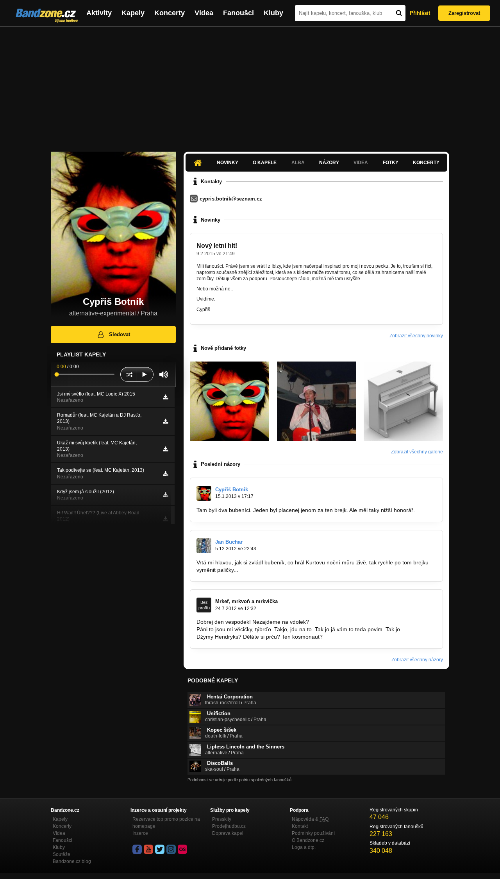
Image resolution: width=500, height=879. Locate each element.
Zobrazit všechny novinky (416, 335)
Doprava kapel (227, 833)
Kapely (133, 13)
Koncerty (169, 13)
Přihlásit (420, 13)
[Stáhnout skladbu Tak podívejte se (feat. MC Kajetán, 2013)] (165, 473)
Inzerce (140, 833)
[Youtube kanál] (148, 849)
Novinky (227, 162)
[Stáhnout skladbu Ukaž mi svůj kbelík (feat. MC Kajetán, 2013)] (165, 449)
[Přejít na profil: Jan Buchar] (203, 545)
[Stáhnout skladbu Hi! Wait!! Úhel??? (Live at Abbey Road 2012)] (165, 519)
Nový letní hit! (216, 245)
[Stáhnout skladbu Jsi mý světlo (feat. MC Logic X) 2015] (165, 397)
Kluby (273, 13)
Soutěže (61, 854)
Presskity (221, 819)
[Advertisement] (250, 85)
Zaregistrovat (464, 13)
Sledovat (119, 334)
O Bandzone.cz (308, 840)
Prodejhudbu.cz (229, 826)
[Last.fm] (182, 849)
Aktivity (99, 13)
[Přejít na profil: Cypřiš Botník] (203, 493)
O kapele (265, 162)
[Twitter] (159, 849)
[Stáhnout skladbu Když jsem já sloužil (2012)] (165, 495)
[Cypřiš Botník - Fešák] (316, 401)
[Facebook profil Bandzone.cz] (137, 849)
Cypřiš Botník (231, 489)
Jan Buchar (229, 542)
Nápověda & (310, 819)
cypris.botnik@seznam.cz (231, 199)
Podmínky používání (313, 833)
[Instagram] (171, 849)
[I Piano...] (403, 401)
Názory (329, 162)
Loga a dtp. (304, 847)
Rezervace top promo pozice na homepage (166, 822)
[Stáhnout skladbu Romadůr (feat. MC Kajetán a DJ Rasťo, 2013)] (165, 421)
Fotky (390, 162)
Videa (204, 13)
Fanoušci (238, 13)
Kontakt (300, 826)
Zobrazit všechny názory (417, 659)
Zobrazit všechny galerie (417, 452)
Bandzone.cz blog (72, 861)
